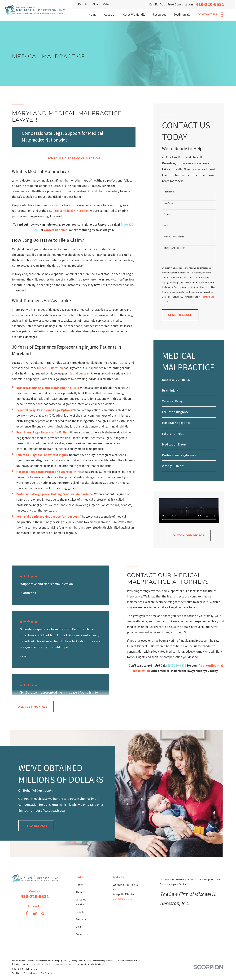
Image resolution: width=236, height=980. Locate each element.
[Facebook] (27, 913)
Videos (107, 4)
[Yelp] (42, 913)
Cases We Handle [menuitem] (134, 14)
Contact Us (82, 934)
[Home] (35, 10)
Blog (95, 4)
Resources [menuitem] (159, 14)
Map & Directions (122, 899)
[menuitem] (189, 379)
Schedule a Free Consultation (73, 158)
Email (166, 225)
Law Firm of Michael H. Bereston (68, 211)
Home (79, 884)
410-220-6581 (210, 4)
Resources (82, 919)
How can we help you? (174, 247)
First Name (169, 191)
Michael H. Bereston (50, 368)
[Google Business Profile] (35, 913)
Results (82, 4)
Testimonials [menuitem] (182, 14)
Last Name (169, 203)
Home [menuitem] (92, 14)
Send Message (180, 314)
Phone (167, 214)
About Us (81, 892)
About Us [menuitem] (110, 14)
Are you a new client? (174, 236)
